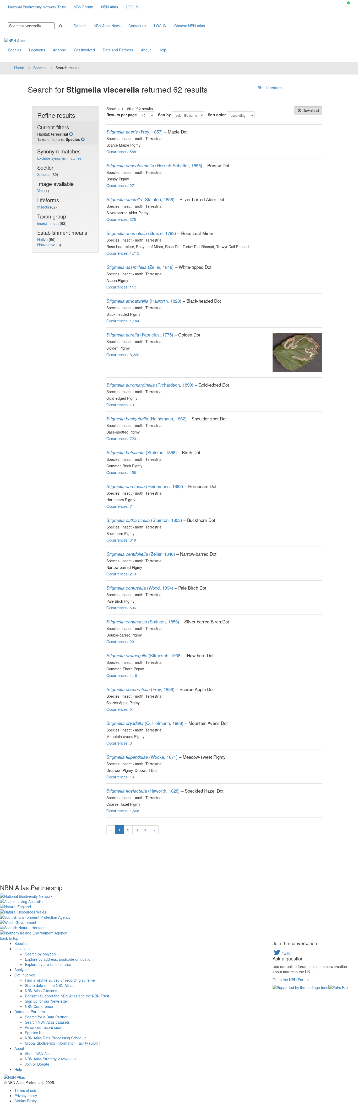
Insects (43, 207)
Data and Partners (118, 49)
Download (310, 110)
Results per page (121, 114)
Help (162, 49)
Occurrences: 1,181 (122, 675)
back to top (9, 938)
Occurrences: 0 (119, 709)
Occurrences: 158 (121, 472)
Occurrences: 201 (121, 641)
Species (14, 49)
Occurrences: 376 (121, 219)
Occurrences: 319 (121, 540)
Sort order (217, 114)
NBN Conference (39, 1006)
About (146, 49)
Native (43, 239)
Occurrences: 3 (119, 743)
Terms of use (25, 1090)
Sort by (164, 114)
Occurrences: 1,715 (122, 253)
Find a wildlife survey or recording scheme (60, 980)
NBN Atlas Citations (41, 990)
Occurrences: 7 (119, 506)
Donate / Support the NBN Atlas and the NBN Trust (67, 995)
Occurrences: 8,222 (122, 354)
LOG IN (132, 6)
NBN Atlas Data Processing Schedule (55, 1037)
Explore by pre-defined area (48, 964)
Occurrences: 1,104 (122, 320)
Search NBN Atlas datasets (47, 1022)
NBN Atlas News (107, 25)
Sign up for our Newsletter (46, 1001)
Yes (40, 190)
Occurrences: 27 (120, 185)
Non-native (46, 244)
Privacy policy (25, 1095)
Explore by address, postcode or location (59, 959)
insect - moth (48, 223)
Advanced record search (45, 1027)
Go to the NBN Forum (291, 979)
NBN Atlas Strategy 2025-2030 (50, 1058)
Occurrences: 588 (121, 151)
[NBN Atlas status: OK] (348, 3)
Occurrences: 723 (121, 438)
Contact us (137, 25)
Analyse (59, 49)
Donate (80, 25)
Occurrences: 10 (120, 404)
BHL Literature (270, 87)
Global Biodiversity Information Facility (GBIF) (62, 1043)
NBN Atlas (109, 6)
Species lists (35, 1032)
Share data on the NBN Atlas (49, 985)
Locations (37, 49)
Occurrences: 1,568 (122, 810)
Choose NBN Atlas (189, 25)
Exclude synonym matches (59, 158)
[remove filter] (71, 134)
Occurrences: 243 (121, 573)
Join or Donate (37, 1064)
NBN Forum (83, 6)
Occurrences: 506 (121, 607)
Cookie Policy (25, 1100)
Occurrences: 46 (120, 776)
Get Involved (84, 49)
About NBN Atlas (38, 1053)
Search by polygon (40, 954)
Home (19, 67)
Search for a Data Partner (46, 1016)
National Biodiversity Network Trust (37, 6)
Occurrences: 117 (121, 287)
